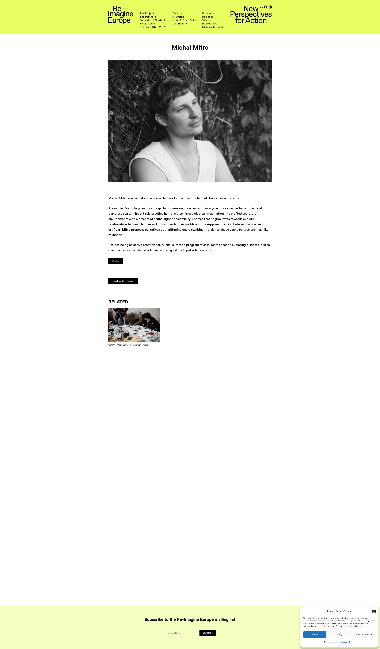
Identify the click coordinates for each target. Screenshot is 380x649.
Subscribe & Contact (152, 20)
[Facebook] (265, 7)
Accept (315, 634)
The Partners (148, 17)
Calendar (178, 13)
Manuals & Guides (213, 27)
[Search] (261, 7)
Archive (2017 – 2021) (153, 27)
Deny (339, 634)
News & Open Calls (184, 20)
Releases (207, 17)
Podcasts (208, 13)
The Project (147, 13)
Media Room (147, 23)
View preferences (364, 634)
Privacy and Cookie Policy (339, 642)
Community (179, 23)
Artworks (178, 17)
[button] (374, 611)
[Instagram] (270, 7)
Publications (209, 23)
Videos (206, 20)
